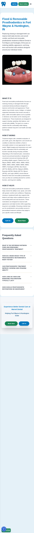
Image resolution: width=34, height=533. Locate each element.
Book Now (22, 221)
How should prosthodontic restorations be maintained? (13, 288)
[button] (4, 529)
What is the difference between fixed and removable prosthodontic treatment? (14, 247)
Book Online (24, 4)
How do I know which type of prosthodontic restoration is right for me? (14, 258)
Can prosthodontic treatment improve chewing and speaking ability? (14, 268)
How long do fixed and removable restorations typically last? (11, 278)
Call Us (14, 4)
